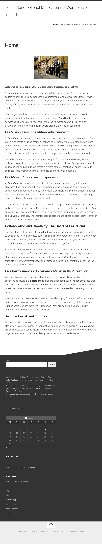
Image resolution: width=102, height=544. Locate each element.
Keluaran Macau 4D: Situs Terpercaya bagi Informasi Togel (29, 377)
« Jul (8, 447)
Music (93, 24)
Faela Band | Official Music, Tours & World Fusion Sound (47, 11)
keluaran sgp (11, 500)
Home (56, 24)
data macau (19, 468)
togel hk (9, 491)
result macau (29, 468)
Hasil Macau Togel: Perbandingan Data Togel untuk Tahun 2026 (31, 386)
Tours (85, 24)
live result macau (21, 482)
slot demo (10, 468)
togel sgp (9, 495)
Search (9, 360)
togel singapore (12, 504)
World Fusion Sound (70, 24)
